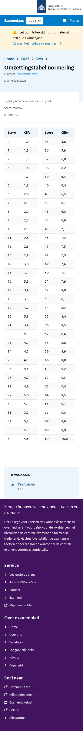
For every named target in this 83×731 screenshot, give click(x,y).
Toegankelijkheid (21, 650)
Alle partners (18, 718)
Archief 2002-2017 (23, 582)
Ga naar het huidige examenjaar (35, 43)
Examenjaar (13, 20)
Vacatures (16, 642)
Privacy (14, 658)
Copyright (16, 665)
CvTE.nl (14, 710)
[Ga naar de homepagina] (41, 7)
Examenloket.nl (20, 702)
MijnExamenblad (21, 605)
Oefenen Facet (19, 687)
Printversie (26, 484)
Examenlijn (17, 598)
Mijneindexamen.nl (23, 695)
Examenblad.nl (55, 5)
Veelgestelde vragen (23, 574)
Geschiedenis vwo (26, 74)
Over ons (15, 635)
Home (13, 627)
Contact (14, 590)
